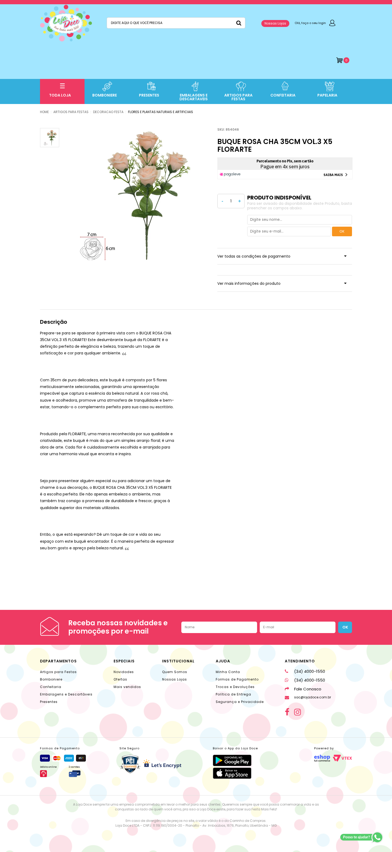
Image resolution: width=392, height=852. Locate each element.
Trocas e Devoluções (235, 687)
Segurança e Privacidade (240, 701)
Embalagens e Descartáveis (66, 694)
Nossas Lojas (275, 23)
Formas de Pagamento (237, 679)
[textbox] (176, 23)
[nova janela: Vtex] (342, 758)
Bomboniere (51, 679)
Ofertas (120, 679)
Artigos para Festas (58, 672)
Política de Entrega (233, 694)
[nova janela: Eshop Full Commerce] (322, 758)
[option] (129, 194)
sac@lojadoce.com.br (312, 697)
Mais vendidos (127, 687)
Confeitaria (50, 687)
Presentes (49, 701)
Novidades (124, 672)
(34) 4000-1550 (309, 671)
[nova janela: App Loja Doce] (235, 760)
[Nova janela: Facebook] (287, 712)
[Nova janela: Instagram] (297, 712)
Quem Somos (174, 672)
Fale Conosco (307, 689)
